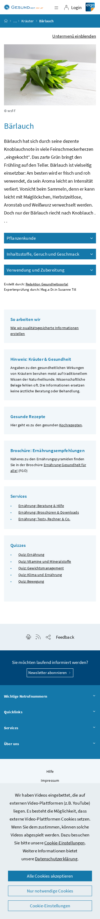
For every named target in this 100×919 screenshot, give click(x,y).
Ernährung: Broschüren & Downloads (48, 512)
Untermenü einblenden (74, 36)
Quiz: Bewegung (31, 581)
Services (11, 727)
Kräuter (27, 21)
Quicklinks (13, 712)
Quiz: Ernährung (31, 554)
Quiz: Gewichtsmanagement (41, 568)
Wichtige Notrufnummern (25, 696)
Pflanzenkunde (21, 238)
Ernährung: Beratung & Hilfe (41, 505)
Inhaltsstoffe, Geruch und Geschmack (43, 254)
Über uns (11, 743)
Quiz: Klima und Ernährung (40, 574)
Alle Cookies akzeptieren (50, 876)
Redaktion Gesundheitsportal (47, 284)
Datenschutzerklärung (56, 859)
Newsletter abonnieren (48, 672)
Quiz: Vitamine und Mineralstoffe (44, 561)
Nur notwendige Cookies (50, 891)
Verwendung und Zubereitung (36, 270)
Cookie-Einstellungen (64, 843)
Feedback (65, 637)
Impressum (50, 780)
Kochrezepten (70, 425)
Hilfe (50, 771)
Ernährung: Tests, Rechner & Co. (44, 519)
